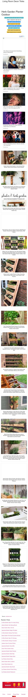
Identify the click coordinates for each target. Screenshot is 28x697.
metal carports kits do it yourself (14, 32)
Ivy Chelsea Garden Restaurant (8, 672)
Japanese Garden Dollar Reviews (9, 651)
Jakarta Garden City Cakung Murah (9, 625)
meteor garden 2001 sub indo (14, 21)
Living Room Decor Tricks (13, 1)
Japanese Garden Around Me (8, 646)
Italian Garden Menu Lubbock (8, 661)
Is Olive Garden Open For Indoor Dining (10, 622)
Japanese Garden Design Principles (9, 630)
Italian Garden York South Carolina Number (11, 635)
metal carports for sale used (14, 24)
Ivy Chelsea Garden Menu (7, 659)
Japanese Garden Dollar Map (8, 653)
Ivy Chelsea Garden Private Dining (9, 669)
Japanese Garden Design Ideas (8, 656)
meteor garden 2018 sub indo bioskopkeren (14, 17)
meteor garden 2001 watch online (14, 26)
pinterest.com (9, 616)
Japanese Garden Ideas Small (8, 666)
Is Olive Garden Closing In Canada (9, 640)
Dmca (4, 694)
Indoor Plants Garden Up (7, 664)
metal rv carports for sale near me (14, 19)
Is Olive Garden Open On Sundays (9, 638)
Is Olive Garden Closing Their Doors (9, 633)
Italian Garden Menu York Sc (8, 627)
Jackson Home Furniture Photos (8, 643)
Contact (9, 694)
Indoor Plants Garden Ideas (8, 648)
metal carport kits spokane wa (14, 30)
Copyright (23, 694)
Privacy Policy (16, 694)
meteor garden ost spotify (14, 28)
